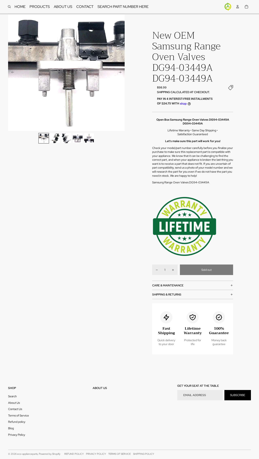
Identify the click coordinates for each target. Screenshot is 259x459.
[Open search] (9, 6)
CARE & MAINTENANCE (168, 285)
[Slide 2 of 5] (55, 138)
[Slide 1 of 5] (44, 138)
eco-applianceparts (27, 454)
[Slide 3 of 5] (66, 138)
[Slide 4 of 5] (78, 138)
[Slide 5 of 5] (89, 138)
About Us (14, 403)
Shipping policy (143, 454)
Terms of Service (18, 415)
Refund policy (16, 422)
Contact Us (15, 409)
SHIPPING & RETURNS (166, 294)
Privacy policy (96, 454)
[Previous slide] (11, 72)
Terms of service (119, 454)
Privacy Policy (16, 435)
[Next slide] (121, 72)
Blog (11, 428)
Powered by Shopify (49, 454)
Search (12, 396)
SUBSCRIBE (237, 395)
